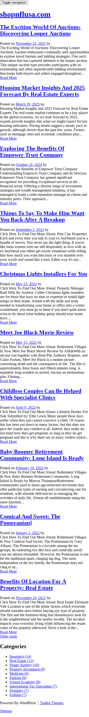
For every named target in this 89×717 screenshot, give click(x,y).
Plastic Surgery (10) (24, 665)
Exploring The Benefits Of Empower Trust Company (32, 151)
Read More (8, 78)
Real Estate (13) (21, 661)
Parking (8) (17, 678)
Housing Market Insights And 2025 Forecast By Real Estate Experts (42, 91)
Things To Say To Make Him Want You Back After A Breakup (42, 216)
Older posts (8, 636)
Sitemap (6, 711)
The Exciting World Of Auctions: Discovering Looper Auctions (40, 30)
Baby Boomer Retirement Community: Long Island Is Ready (42, 455)
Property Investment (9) (27, 669)
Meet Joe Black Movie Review (37, 332)
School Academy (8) (24, 682)
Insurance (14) (20, 656)
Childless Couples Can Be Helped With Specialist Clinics (40, 394)
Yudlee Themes (51, 703)
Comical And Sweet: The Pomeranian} (30, 519)
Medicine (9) (19, 673)
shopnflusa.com (25, 14)
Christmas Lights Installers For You (43, 274)
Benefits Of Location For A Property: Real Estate (33, 584)
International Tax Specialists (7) (33, 686)
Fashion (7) (18, 695)
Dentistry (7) (18, 691)
